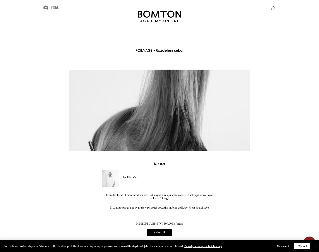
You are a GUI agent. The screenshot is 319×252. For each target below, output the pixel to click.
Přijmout (302, 246)
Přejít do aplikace (199, 207)
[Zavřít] (314, 246)
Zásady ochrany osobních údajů (203, 246)
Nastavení (283, 246)
